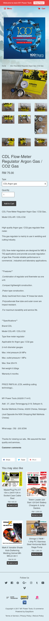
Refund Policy (38, 615)
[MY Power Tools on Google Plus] (24, 583)
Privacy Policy (25, 615)
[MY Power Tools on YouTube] (42, 583)
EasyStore (29, 611)
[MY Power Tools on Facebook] (12, 583)
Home (4, 66)
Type (4, 179)
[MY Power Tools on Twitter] (6, 583)
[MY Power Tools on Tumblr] (37, 583)
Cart (43, 8)
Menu (9, 8)
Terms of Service (12, 615)
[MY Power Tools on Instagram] (31, 583)
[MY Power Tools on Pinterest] (17, 583)
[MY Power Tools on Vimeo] (24, 588)
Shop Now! (38, 3)
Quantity (5, 190)
